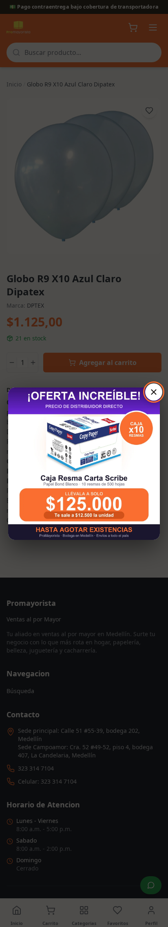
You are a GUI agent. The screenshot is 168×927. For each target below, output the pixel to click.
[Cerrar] (153, 392)
